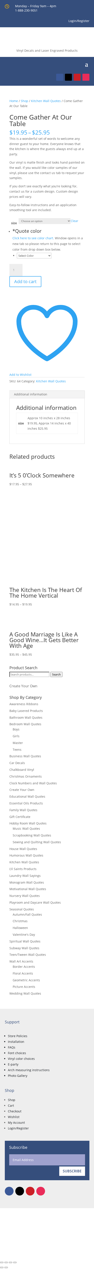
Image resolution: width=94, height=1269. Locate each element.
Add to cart (25, 281)
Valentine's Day (24, 934)
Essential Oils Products (26, 803)
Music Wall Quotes (26, 828)
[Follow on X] (68, 77)
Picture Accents (24, 987)
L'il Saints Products (23, 869)
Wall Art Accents (21, 961)
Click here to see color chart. (33, 238)
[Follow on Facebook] (59, 77)
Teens (17, 749)
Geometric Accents (26, 980)
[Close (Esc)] (15, 1262)
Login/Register (18, 1128)
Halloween (20, 928)
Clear (74, 221)
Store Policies (17, 1036)
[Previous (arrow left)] (1, 1267)
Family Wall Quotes (23, 810)
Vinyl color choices (21, 1059)
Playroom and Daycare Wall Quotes (35, 902)
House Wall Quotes (23, 849)
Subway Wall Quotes (24, 948)
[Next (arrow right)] (6, 1267)
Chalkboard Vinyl (21, 770)
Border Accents (24, 967)
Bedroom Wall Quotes (25, 724)
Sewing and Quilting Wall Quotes (37, 842)
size (14, 223)
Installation (16, 1042)
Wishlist (13, 1117)
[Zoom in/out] (1, 1262)
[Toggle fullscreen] (6, 1262)
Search (56, 674)
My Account (16, 1122)
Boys (16, 729)
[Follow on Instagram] (85, 77)
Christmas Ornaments (25, 776)
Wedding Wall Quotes (25, 993)
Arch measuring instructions (29, 1070)
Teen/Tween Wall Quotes (27, 955)
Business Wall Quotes (25, 756)
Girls (16, 736)
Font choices (17, 1053)
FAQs (11, 1047)
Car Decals (17, 763)
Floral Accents (23, 973)
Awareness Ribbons (23, 704)
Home (13, 101)
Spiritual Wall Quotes (24, 941)
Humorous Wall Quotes (26, 855)
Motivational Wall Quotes (27, 889)
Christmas (20, 921)
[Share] (10, 1262)
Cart (11, 1105)
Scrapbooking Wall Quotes (32, 835)
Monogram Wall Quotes (26, 882)
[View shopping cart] (79, 63)
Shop (24, 101)
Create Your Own (23, 686)
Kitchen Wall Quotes (46, 101)
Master (18, 743)
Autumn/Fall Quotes (27, 914)
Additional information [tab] (30, 394)
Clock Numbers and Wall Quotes (33, 783)
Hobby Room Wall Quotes (28, 823)
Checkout (14, 1111)
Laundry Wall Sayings (25, 876)
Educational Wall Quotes (27, 796)
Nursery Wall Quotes (24, 896)
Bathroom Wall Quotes (25, 717)
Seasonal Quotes (21, 909)
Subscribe (72, 1171)
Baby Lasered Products (26, 711)
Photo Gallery (17, 1076)
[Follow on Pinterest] (77, 77)
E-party (13, 1064)
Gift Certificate (19, 817)
